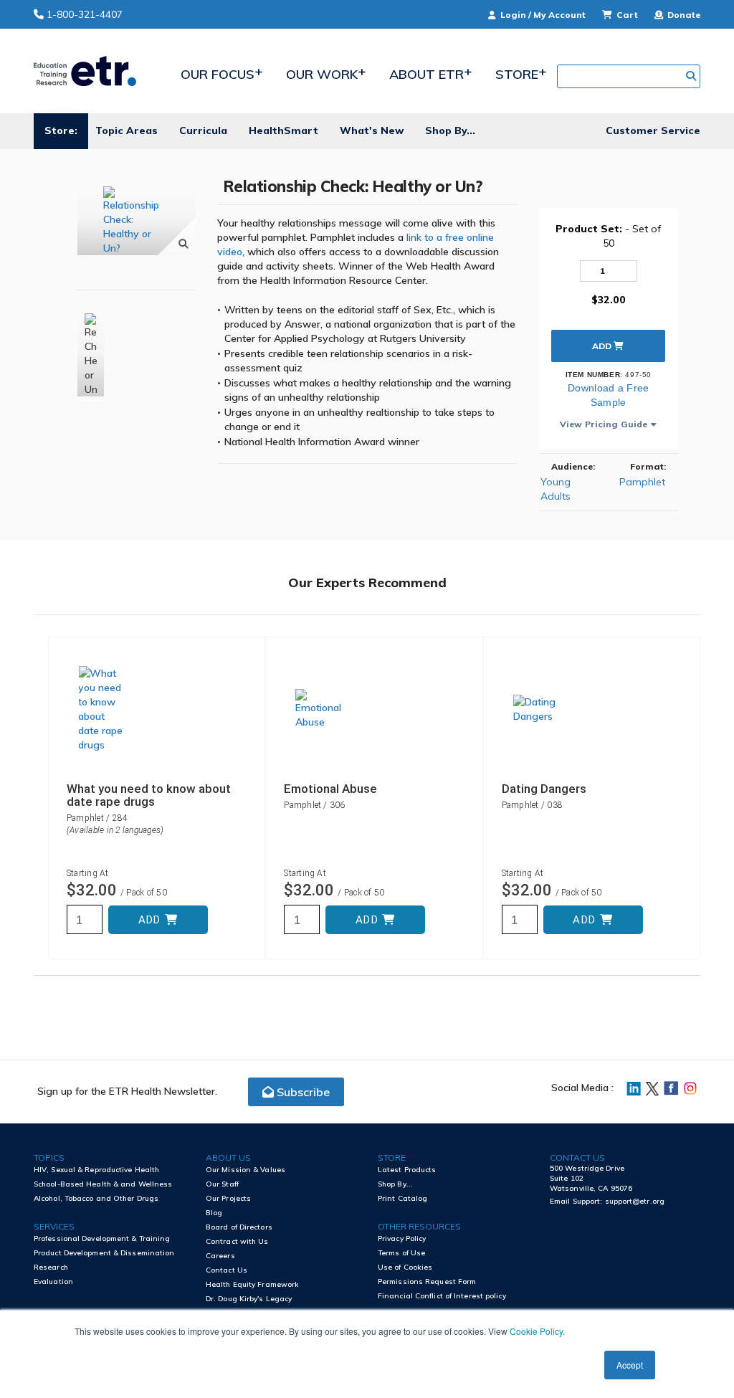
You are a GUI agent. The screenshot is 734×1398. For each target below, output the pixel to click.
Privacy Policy (402, 1238)
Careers (220, 1255)
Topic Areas (126, 130)
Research (51, 1267)
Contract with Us (237, 1241)
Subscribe (302, 1092)
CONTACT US (577, 1157)
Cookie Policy (536, 1331)
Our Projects (228, 1198)
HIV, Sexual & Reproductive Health (96, 1169)
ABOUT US (228, 1157)
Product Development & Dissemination (104, 1252)
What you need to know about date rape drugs (149, 795)
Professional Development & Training (102, 1238)
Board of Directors (239, 1227)
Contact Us (226, 1270)
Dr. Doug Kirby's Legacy (249, 1298)
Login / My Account (543, 14)
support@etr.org (635, 1201)
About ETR (426, 74)
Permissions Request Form (427, 1281)
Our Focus (217, 74)
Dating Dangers (544, 788)
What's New (372, 130)
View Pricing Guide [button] (603, 424)
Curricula (203, 130)
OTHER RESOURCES (419, 1226)
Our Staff (222, 1184)
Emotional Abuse (330, 788)
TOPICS (49, 1157)
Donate (682, 14)
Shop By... (450, 130)
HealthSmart (283, 130)
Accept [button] (629, 1365)
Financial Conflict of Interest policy (442, 1295)
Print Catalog (402, 1198)
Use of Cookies (405, 1267)
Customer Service (653, 130)
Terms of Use (401, 1252)
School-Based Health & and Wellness (103, 1184)
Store (516, 74)
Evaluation (53, 1281)
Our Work (322, 74)
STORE (392, 1157)
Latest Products (407, 1169)
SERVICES (54, 1226)
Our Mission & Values (245, 1169)
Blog (214, 1212)
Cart (627, 14)
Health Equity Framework (252, 1284)
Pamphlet (642, 481)
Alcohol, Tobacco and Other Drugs (96, 1198)
